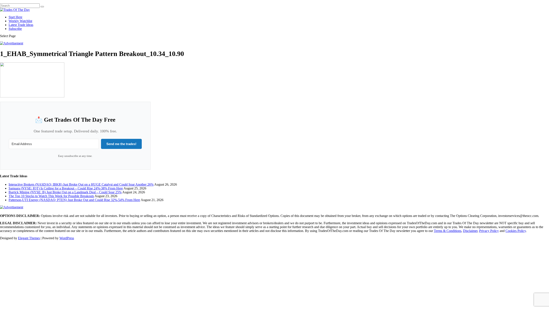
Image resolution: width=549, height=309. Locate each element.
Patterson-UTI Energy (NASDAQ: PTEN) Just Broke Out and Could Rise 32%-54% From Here (74, 200)
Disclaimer (470, 231)
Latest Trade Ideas (21, 25)
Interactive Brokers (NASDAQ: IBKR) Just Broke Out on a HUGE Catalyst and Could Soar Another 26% (81, 184)
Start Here (15, 17)
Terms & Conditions (447, 231)
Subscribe (15, 28)
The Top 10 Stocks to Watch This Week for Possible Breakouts (51, 196)
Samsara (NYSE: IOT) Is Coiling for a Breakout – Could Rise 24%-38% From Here (66, 188)
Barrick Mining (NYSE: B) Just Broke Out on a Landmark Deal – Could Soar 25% (65, 192)
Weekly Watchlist (20, 21)
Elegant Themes (29, 238)
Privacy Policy (489, 231)
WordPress (66, 238)
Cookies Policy (515, 231)
